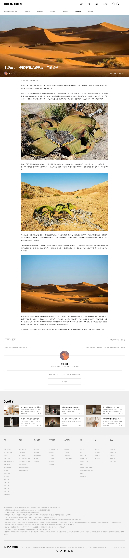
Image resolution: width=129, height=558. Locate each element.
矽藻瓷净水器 (7, 467)
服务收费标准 (38, 455)
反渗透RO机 (7, 449)
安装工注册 (113, 461)
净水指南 (90, 12)
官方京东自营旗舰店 (24, 458)
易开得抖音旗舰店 (24, 467)
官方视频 (97, 452)
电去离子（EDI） (84, 461)
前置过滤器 (7, 473)
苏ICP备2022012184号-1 (81, 547)
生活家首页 (24, 80)
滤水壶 (6, 470)
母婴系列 (6, 491)
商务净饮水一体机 (9, 461)
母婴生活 (40, 12)
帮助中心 (36, 458)
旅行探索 (78, 12)
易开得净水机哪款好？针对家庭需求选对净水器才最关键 (107, 347)
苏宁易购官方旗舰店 (24, 461)
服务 (96, 4)
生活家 (105, 4)
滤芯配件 (6, 476)
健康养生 (65, 12)
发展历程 (66, 452)
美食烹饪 (27, 12)
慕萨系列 (6, 485)
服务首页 (36, 449)
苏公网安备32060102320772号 (98, 547)
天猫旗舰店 (22, 452)
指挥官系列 (7, 494)
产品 (89, 4)
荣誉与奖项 (67, 455)
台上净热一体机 (8, 452)
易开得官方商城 (23, 470)
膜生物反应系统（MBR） (86, 467)
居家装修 (52, 12)
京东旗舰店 (22, 455)
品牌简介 (66, 449)
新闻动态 (97, 449)
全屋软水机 (7, 458)
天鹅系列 (6, 488)
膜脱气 (81, 464)
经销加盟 (112, 458)
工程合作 (112, 455)
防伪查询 (36, 461)
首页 (81, 4)
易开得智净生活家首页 (10, 12)
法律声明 (116, 547)
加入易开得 (113, 452)
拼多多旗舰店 (22, 464)
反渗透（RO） (83, 455)
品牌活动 (97, 458)
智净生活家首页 (53, 449)
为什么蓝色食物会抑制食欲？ (18, 347)
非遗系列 (6, 479)
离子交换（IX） (84, 458)
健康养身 (51, 461)
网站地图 (122, 547)
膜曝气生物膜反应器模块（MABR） (86, 472)
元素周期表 (83, 476)
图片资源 (97, 455)
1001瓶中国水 (68, 458)
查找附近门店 (22, 449)
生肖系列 (6, 482)
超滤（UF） (83, 449)
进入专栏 (64, 382)
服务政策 (36, 452)
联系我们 (112, 449)
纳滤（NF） (83, 452)
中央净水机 (7, 464)
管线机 (6, 455)
